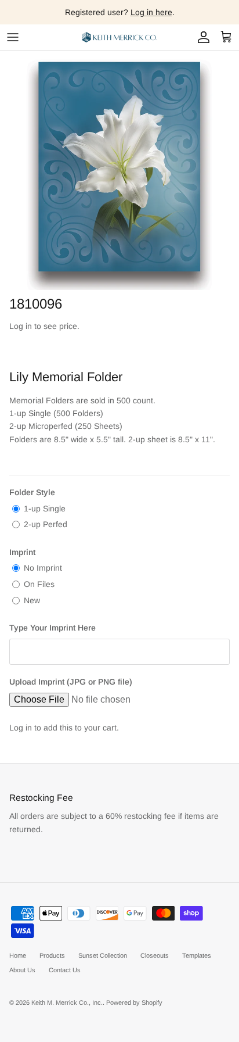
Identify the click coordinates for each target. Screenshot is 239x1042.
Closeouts (154, 955)
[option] (119, 170)
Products (52, 955)
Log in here (151, 12)
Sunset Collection (102, 955)
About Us (22, 969)
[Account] (200, 37)
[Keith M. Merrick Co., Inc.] (119, 37)
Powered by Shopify (134, 1002)
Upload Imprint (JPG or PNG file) (70, 681)
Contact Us (65, 969)
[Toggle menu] (13, 37)
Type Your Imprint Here (52, 627)
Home (17, 955)
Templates (196, 955)
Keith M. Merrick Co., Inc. (67, 1002)
